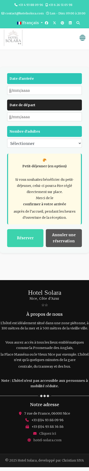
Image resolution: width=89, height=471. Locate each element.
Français (30, 22)
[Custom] (78, 23)
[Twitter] (54, 23)
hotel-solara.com (47, 440)
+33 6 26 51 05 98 (60, 5)
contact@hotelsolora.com (24, 13)
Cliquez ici (47, 433)
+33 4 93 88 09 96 (30, 5)
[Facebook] (46, 23)
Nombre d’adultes (24, 131)
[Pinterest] (62, 23)
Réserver (25, 238)
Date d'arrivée (21, 78)
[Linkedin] (70, 23)
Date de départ (22, 105)
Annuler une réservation (64, 238)
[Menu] (82, 38)
